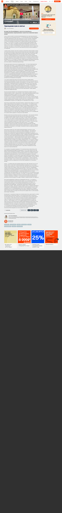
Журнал (7, 1)
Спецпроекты (36, 1)
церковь (29, 224)
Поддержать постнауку (48, 32)
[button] (58, 239)
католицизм (24, 224)
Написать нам (23, 210)
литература (10, 220)
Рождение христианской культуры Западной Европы (48, 16)
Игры (26, 1)
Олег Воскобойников (10, 28)
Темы (30, 1)
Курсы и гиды (12, 1)
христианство (12, 224)
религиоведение (7, 226)
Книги (22, 1)
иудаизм (13, 226)
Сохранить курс (48, 19)
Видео (17, 1)
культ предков (19, 226)
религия (18, 224)
